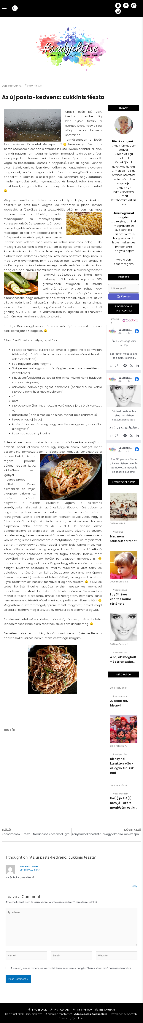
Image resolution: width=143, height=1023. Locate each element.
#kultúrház (119, 531)
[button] (123, 347)
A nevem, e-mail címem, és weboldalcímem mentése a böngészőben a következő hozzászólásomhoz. (71, 968)
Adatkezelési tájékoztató (90, 1013)
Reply (134, 885)
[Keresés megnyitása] (15, 8)
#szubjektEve (120, 589)
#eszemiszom (33, 85)
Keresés (126, 296)
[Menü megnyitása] (4, 8)
